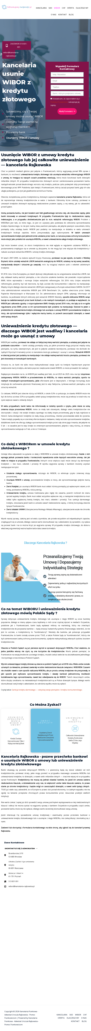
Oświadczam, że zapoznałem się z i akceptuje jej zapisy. (65, 101)
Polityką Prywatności (59, 102)
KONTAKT (62, 14)
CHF (63, 8)
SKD (50, 8)
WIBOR (57, 8)
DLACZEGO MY (82, 8)
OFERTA (70, 8)
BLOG (71, 14)
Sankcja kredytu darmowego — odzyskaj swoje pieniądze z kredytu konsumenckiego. (47, 690)
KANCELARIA (41, 8)
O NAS (53, 14)
